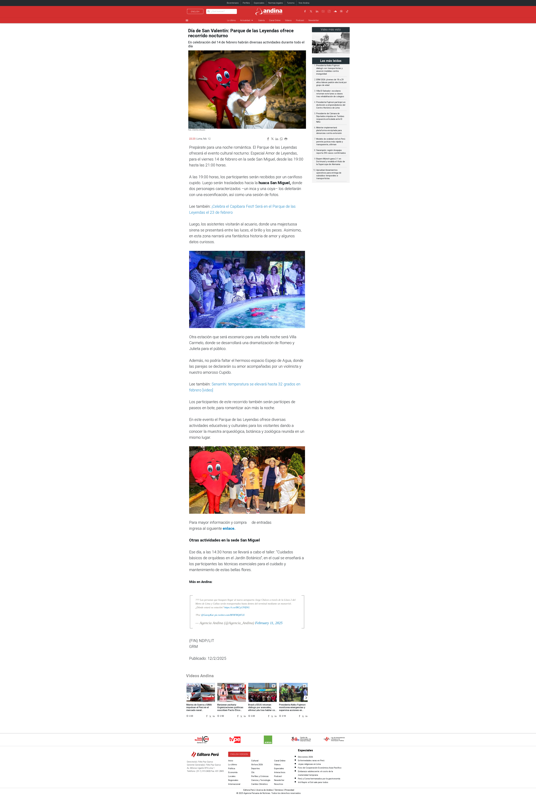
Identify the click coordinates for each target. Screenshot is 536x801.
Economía (232, 772)
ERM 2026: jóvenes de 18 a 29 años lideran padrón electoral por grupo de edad (331, 82)
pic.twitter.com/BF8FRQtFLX (230, 615)
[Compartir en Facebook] (207, 716)
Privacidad (289, 790)
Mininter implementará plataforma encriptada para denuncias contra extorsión (329, 130)
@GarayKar (207, 615)
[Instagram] (329, 11)
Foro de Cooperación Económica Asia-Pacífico (319, 768)
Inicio (230, 760)
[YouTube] (323, 11)
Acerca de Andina (264, 790)
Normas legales (275, 3)
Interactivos (279, 772)
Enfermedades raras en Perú (311, 760)
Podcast (300, 20)
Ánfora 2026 (257, 764)
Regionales (233, 780)
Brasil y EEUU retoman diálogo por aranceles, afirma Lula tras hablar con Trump (262, 708)
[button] (187, 698)
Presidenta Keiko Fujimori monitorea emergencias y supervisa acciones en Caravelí (292, 708)
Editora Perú (249, 790)
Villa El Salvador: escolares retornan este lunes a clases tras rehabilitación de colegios (330, 94)
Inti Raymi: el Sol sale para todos (313, 782)
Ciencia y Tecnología (260, 780)
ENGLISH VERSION (239, 754)
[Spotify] (341, 11)
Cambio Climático (259, 784)
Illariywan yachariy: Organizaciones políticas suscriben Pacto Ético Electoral (230, 708)
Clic (253, 772)
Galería (261, 20)
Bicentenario (233, 3)
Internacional (234, 784)
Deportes (255, 768)
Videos (288, 20)
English (195, 11)
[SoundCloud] (335, 11)
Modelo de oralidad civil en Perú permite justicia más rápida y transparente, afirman (330, 142)
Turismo (291, 3)
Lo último (231, 20)
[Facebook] (305, 11)
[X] (311, 11)
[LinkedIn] (317, 11)
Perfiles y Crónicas (260, 776)
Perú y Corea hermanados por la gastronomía (319, 778)
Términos (278, 790)
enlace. (228, 528)
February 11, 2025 (269, 623)
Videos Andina (200, 675)
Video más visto (331, 29)
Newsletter (313, 20)
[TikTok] (347, 11)
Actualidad (247, 20)
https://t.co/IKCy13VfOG (237, 607)
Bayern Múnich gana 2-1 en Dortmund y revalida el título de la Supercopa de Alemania (330, 161)
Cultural (254, 760)
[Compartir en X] (210, 716)
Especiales (259, 3)
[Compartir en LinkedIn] (213, 716)
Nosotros (278, 784)
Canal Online (275, 20)
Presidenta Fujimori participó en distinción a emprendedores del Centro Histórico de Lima (330, 105)
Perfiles (246, 3)
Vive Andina (304, 3)
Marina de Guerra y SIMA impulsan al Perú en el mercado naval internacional (199, 708)
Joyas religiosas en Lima (309, 764)
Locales (231, 776)
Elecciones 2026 (305, 757)
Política (231, 768)
